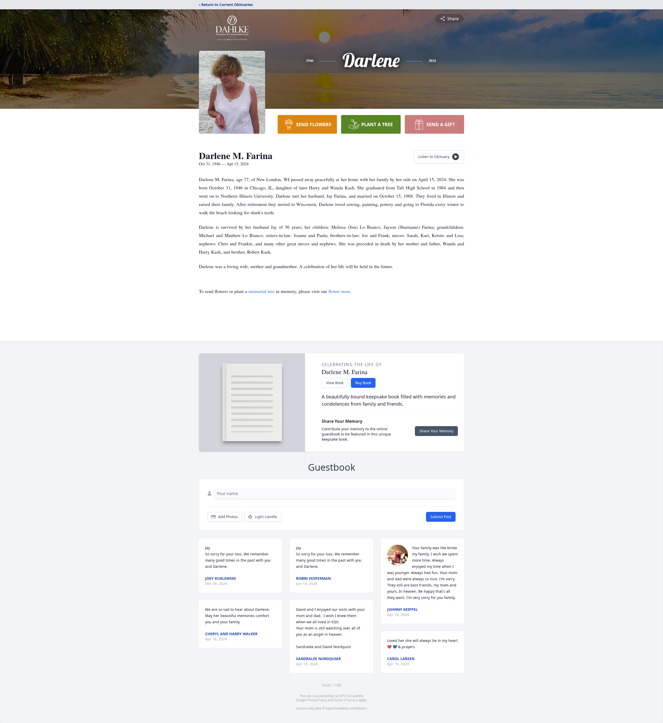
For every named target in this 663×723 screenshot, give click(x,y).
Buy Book (363, 382)
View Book (334, 382)
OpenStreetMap (337, 708)
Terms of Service (346, 700)
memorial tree (261, 291)
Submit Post (440, 516)
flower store (339, 291)
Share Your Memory (436, 430)
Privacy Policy (317, 700)
